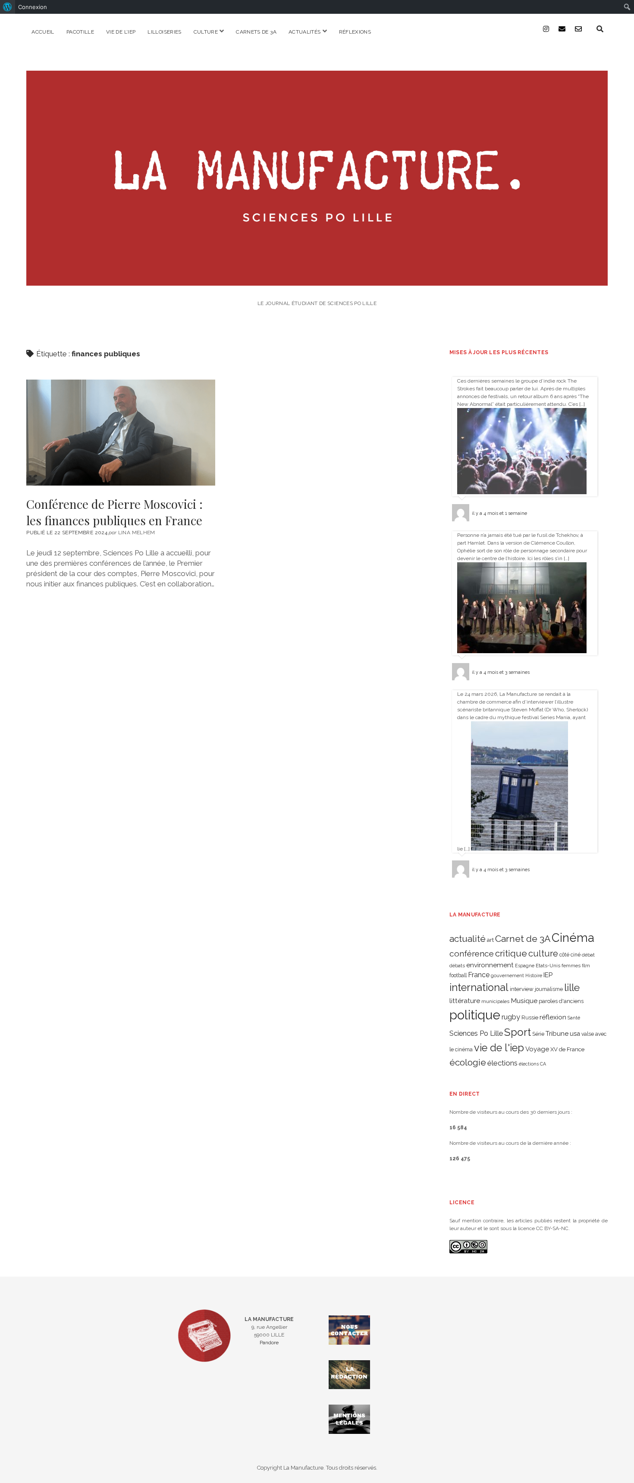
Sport (517, 1032)
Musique (524, 1001)
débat (588, 955)
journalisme (549, 989)
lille (572, 987)
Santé (574, 1017)
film (586, 965)
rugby (511, 1017)
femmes (571, 966)
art (490, 939)
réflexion (553, 1017)
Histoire (533, 975)
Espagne (524, 965)
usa (575, 1033)
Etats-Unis (548, 966)
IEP (547, 975)
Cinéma (573, 937)
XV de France (567, 1049)
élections (502, 1063)
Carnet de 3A (522, 938)
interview (522, 989)
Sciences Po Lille (476, 1033)
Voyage (537, 1049)
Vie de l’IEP (120, 32)
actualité (467, 938)
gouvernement (507, 975)
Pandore (269, 1343)
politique (474, 1014)
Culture (206, 32)
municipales (495, 1001)
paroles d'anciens (561, 1001)
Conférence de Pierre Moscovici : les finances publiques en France (120, 433)
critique (511, 953)
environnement (490, 965)
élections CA (532, 1063)
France (479, 975)
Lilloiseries (164, 32)
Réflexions (355, 32)
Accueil (42, 32)
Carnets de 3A (256, 32)
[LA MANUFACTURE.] (316, 279)
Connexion (32, 6)
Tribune (557, 1033)
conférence (471, 954)
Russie (529, 1017)
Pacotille (80, 32)
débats (457, 966)
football (458, 975)
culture (543, 953)
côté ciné (570, 955)
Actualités (305, 32)
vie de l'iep (499, 1048)
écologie (467, 1062)
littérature (464, 1001)
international (478, 987)
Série (538, 1034)
